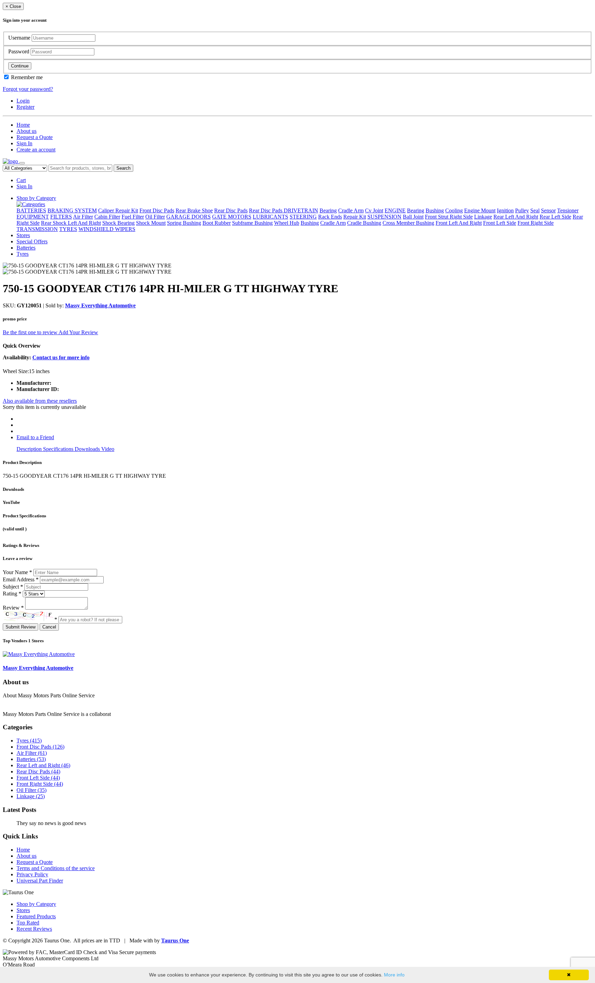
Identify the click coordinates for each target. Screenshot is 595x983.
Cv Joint (374, 210)
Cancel (49, 627)
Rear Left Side (555, 217)
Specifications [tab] (59, 449)
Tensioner (567, 210)
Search (123, 168)
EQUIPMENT (33, 217)
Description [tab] (30, 449)
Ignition (505, 210)
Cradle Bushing (364, 223)
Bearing (328, 210)
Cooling (454, 210)
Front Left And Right (459, 223)
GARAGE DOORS (188, 217)
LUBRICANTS (270, 217)
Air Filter (83, 217)
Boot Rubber (216, 223)
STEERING (303, 217)
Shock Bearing (118, 223)
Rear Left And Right (515, 217)
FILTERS (61, 217)
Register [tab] (25, 107)
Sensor (548, 210)
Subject (13, 587)
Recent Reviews (34, 929)
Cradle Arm (351, 210)
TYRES (68, 229)
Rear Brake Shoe (194, 210)
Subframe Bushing (252, 223)
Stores (23, 235)
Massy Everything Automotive (100, 305)
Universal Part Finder (40, 881)
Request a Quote (35, 137)
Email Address (21, 579)
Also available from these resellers (40, 401)
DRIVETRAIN (301, 210)
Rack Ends (330, 217)
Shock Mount (151, 223)
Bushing (435, 210)
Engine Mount (479, 210)
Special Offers (32, 241)
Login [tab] (23, 101)
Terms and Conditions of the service (56, 868)
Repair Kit (354, 217)
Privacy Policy (32, 874)
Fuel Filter (133, 217)
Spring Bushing (184, 223)
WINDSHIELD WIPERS (107, 229)
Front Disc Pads (156, 210)
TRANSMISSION (37, 229)
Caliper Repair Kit (118, 210)
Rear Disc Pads (231, 210)
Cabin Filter (107, 217)
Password (19, 51)
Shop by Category (36, 198)
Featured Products (36, 916)
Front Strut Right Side (449, 217)
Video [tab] (107, 449)
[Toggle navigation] (22, 163)
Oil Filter (155, 217)
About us (26, 131)
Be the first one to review (31, 332)
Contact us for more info (61, 357)
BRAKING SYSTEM (72, 210)
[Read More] (126, 714)
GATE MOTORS (231, 217)
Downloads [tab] (88, 449)
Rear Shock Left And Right (71, 223)
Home (23, 125)
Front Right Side (536, 223)
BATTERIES (31, 210)
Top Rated (28, 923)
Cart (21, 180)
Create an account (36, 149)
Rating (12, 593)
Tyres (23, 254)
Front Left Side (499, 223)
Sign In (24, 143)
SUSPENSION (384, 217)
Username (20, 38)
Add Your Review (78, 332)
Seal (535, 210)
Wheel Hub (286, 223)
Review (13, 608)
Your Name (17, 572)
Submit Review (20, 627)
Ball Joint (413, 217)
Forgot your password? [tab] (28, 89)
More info (394, 974)
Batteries (26, 248)
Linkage (483, 217)
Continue (20, 65)
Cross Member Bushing (408, 223)
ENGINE (395, 210)
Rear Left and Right (43, 765)
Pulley (522, 210)
